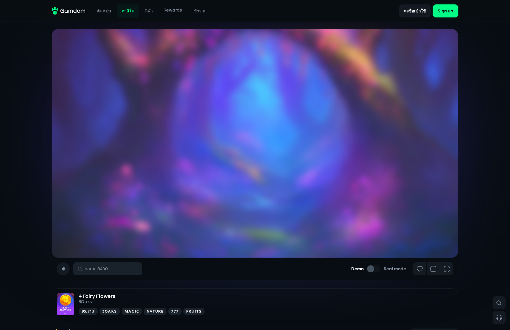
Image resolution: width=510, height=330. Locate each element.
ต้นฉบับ (104, 11)
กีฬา (149, 11)
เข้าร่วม (199, 11)
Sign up (445, 10)
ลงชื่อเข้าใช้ (415, 11)
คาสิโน (128, 11)
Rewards (173, 10)
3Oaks (85, 301)
